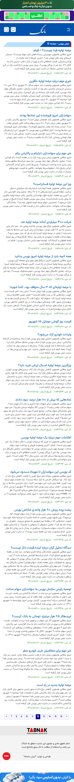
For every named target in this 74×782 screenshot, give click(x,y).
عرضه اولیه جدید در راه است (54, 685)
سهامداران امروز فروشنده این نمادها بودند (45, 115)
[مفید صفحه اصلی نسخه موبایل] (37, 15)
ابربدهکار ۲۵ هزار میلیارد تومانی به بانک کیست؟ (41, 616)
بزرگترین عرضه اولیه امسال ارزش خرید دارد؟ (44, 365)
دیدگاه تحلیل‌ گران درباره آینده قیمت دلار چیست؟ (41, 548)
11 (32, 717)
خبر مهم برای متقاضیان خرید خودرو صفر (47, 651)
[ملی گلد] (37, 4)
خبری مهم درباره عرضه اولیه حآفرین (50, 81)
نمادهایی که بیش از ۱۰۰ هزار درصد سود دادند (43, 400)
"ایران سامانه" (29, 757)
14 (50, 717)
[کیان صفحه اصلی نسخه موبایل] (37, 777)
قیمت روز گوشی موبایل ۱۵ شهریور (50, 321)
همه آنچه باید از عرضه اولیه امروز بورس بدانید (43, 256)
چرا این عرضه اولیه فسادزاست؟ (52, 184)
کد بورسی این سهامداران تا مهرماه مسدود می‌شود (40, 472)
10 (27, 717)
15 (55, 717)
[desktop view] (13, 29)
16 (61, 717)
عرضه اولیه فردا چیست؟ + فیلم (52, 50)
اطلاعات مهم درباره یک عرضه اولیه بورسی (46, 437)
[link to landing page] (38, 29)
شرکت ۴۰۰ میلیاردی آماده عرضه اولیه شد (46, 222)
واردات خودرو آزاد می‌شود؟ (54, 334)
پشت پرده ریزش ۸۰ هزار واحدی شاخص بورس (42, 510)
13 (44, 717)
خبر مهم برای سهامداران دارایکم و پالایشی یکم (43, 153)
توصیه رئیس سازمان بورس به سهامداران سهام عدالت (38, 589)
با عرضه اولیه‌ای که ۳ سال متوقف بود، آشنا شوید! (40, 287)
